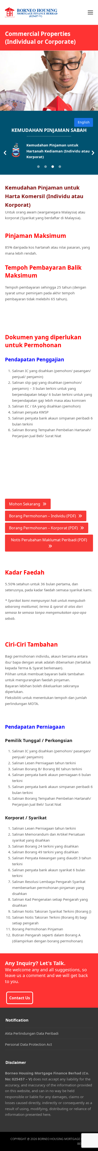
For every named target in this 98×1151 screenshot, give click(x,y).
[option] (49, 152)
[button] (90, 12)
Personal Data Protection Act (28, 1044)
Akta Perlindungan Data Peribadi (32, 1033)
